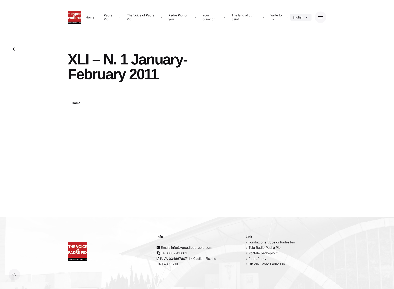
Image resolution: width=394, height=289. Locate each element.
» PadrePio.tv (256, 259)
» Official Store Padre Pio (265, 264)
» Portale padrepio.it (262, 253)
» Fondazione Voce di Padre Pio (270, 242)
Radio (261, 247)
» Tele (251, 247)
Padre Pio (273, 247)
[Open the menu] (320, 17)
